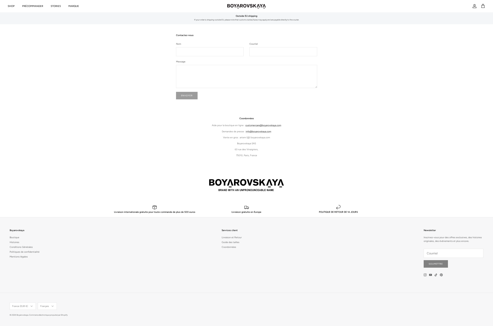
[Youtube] (430, 274)
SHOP (11, 6)
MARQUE (73, 6)
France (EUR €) (20, 306)
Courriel (253, 44)
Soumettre (436, 264)
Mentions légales (19, 256)
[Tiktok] (435, 274)
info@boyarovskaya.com (258, 131)
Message (180, 61)
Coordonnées (229, 247)
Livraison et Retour (232, 237)
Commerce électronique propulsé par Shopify (48, 315)
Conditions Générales (21, 247)
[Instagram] (425, 274)
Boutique (14, 237)
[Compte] (474, 6)
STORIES (56, 6)
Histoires (14, 242)
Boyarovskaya (22, 315)
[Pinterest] (441, 274)
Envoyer (187, 95)
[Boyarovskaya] (246, 6)
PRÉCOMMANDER (32, 6)
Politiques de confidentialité (24, 252)
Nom (178, 44)
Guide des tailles (230, 242)
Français (44, 306)
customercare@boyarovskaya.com (263, 125)
